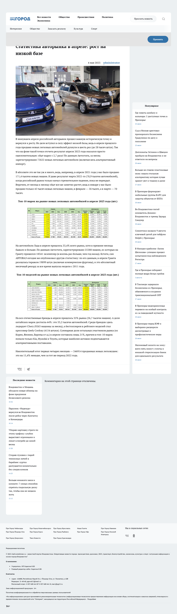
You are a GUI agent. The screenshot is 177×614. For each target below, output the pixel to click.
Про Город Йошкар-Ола (15, 532)
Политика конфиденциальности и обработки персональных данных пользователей (38, 592)
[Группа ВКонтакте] (126, 536)
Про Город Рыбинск (61, 532)
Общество (64, 17)
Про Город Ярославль (61, 528)
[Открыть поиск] (163, 19)
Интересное (16, 28)
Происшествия (86, 17)
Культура (78, 28)
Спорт (94, 28)
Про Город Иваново (108, 528)
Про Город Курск (36, 532)
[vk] (19, 369)
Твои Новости (35, 538)
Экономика (43, 20)
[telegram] (29, 369)
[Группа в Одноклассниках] (133, 536)
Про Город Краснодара (62, 538)
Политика (107, 17)
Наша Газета (82, 528)
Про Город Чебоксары (14, 528)
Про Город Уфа (83, 532)
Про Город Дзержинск (14, 538)
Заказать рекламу (57, 28)
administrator (111, 62)
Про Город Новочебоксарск (40, 528)
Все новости (44, 17)
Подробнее (91, 599)
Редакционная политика (15, 548)
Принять (158, 39)
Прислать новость (143, 18)
